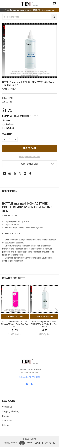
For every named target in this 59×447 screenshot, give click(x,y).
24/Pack (10, 124)
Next (56, 310)
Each (8, 120)
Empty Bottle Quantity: (20, 116)
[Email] (9, 173)
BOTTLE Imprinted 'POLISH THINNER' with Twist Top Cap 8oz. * (44, 324)
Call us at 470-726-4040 (29, 377)
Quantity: (7, 134)
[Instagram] (27, 384)
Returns (5, 416)
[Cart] (55, 4)
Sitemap (6, 425)
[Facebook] (4, 173)
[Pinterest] (30, 173)
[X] (20, 173)
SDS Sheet (7, 420)
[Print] (15, 173)
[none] (29, 50)
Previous (3, 310)
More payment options (29, 156)
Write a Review (9, 89)
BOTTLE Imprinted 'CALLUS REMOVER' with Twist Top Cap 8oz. (14, 324)
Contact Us (7, 407)
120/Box (10, 128)
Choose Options (15, 317)
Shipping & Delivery (10, 411)
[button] (29, 163)
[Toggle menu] (4, 4)
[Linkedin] (25, 173)
